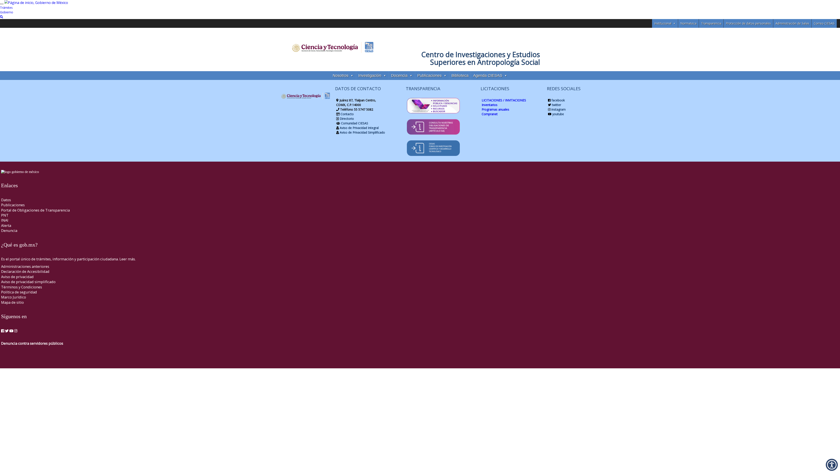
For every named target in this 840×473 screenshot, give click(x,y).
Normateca (688, 23)
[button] (832, 465)
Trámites (6, 7)
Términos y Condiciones (21, 286)
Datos (6, 199)
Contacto (347, 114)
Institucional (662, 23)
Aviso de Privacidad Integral (359, 128)
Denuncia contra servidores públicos (32, 343)
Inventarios (489, 105)
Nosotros (340, 75)
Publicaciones (429, 75)
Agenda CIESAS (487, 75)
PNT (5, 215)
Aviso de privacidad (17, 276)
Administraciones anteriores (25, 266)
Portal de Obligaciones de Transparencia (35, 210)
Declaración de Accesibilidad (25, 271)
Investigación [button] (369, 75)
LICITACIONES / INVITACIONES (504, 100)
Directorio (346, 118)
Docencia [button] (399, 75)
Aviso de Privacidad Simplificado (362, 132)
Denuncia (9, 230)
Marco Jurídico (13, 297)
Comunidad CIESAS (354, 123)
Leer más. (127, 258)
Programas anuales (495, 109)
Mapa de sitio (12, 302)
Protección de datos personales (748, 23)
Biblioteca (460, 75)
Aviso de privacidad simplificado (28, 281)
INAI (4, 220)
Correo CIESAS (824, 23)
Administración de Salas (792, 23)
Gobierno (6, 12)
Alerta (6, 225)
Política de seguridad (19, 292)
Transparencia (711, 23)
